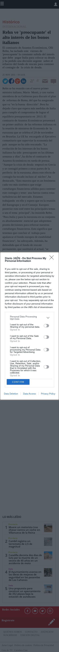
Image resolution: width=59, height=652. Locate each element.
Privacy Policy (48, 393)
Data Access (29, 393)
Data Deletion (11, 393)
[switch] (46, 325)
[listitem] (29, 317)
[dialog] (29, 326)
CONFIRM (18, 382)
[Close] (52, 258)
